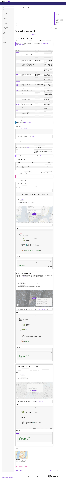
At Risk (17, 110)
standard (22, 128)
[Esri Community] (28, 476)
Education (17, 74)
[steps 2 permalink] (19, 372)
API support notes (56, 30)
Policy (16, 115)
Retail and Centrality (17, 85)
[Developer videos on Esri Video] (35, 476)
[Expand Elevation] (2, 33)
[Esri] (54, 476)
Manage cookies (7, 476)
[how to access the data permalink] (32, 38)
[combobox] (8, 7)
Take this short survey (57, 33)
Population (17, 52)
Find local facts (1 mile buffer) (59, 19)
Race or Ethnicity (18, 81)
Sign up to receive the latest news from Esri (7, 477)
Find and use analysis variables (45, 43)
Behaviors (17, 90)
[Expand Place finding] (2, 19)
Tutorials (56, 24)
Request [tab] (17, 258)
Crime (16, 116)
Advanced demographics (27, 122)
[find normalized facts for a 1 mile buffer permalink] (39, 366)
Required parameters (58, 15)
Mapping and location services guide (8, 3)
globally (22, 55)
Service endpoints (33, 128)
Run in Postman (50, 266)
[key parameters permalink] (25, 159)
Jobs (16, 96)
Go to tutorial (50, 253)
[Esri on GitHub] (30, 476)
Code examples (57, 18)
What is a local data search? (58, 12)
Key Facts (17, 112)
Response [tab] (20, 258)
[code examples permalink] (27, 180)
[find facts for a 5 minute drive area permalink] (36, 273)
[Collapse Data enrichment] (2, 23)
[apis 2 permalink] (18, 404)
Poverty (17, 98)
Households (17, 63)
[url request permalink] (23, 126)
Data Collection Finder (38, 35)
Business (17, 77)
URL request (57, 14)
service (23, 199)
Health (16, 72)
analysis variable (34, 34)
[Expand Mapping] (2, 17)
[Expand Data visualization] (2, 18)
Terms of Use (11, 476)
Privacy (3, 476)
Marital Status (17, 101)
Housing (17, 67)
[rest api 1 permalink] (20, 347)
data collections (23, 190)
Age (16, 60)
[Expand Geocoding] (2, 21)
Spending (17, 87)
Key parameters (58, 16)
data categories (50, 34)
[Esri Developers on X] (33, 476)
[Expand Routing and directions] (2, 22)
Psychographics (18, 92)
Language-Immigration (17, 104)
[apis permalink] (18, 228)
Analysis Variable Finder (30, 35)
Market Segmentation (17, 107)
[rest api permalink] (20, 256)
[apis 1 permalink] (18, 312)
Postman (33, 136)
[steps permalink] (19, 197)
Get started (41, 155)
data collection (49, 186)
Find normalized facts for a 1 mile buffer (59, 23)
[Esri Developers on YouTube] (38, 476)
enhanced (25, 128)
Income (17, 57)
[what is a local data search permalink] (35, 31)
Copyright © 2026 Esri (5, 475)
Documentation (13, 1)
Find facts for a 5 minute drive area (59, 21)
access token (27, 147)
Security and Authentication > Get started (41, 225)
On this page (56, 10)
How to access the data (58, 13)
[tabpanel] (34, 135)
